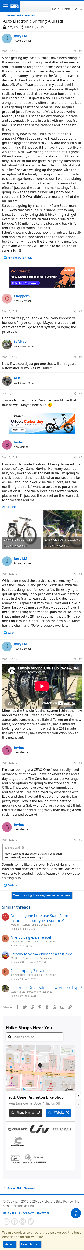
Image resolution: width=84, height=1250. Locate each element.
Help (6, 1213)
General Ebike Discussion (36, 924)
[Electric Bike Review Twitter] (31, 1221)
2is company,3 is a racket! (33, 970)
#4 (80, 393)
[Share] (74, 51)
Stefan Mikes (18, 991)
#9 (80, 839)
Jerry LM (13, 27)
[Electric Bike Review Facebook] (14, 1221)
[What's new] (75, 9)
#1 (80, 51)
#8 (80, 762)
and (20, 257)
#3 (80, 357)
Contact (28, 1213)
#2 (80, 311)
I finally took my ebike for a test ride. (42, 953)
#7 (80, 659)
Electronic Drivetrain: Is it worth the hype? (46, 987)
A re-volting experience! (31, 937)
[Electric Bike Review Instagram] (22, 1221)
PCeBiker (16, 958)
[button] (5, 6)
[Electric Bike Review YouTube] (6, 1221)
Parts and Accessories (39, 991)
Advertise (43, 1213)
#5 (80, 457)
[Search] (81, 9)
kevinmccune (18, 941)
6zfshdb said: (12, 847)
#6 (80, 573)
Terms (16, 1213)
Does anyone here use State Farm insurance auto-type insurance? (39, 918)
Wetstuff (15, 924)
